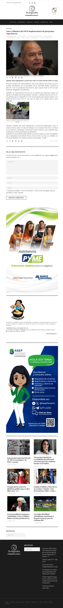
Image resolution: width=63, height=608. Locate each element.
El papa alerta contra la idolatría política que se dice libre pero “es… (18, 489)
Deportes (44, 22)
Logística (7, 603)
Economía (21, 22)
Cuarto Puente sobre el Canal (34, 36)
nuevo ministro (25, 37)
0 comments (55, 141)
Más (51, 22)
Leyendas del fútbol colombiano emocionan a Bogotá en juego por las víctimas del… (44, 517)
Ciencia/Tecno (34, 602)
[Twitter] (32, 3)
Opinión (41, 602)
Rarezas (51, 602)
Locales (30, 22)
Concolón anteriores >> (52, 333)
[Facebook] (30, 3)
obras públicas (34, 37)
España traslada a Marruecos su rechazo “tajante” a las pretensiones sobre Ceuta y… (45, 489)
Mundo (36, 22)
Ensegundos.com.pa (11, 36)
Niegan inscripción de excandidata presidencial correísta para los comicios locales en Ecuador (44, 460)
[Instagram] (35, 3)
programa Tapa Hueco (45, 37)
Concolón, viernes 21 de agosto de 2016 (17, 328)
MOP (19, 37)
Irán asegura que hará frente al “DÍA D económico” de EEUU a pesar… (19, 460)
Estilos (46, 602)
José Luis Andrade (47, 36)
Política (13, 22)
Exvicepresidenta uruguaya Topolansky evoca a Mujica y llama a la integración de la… (18, 516)
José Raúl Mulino (11, 37)
